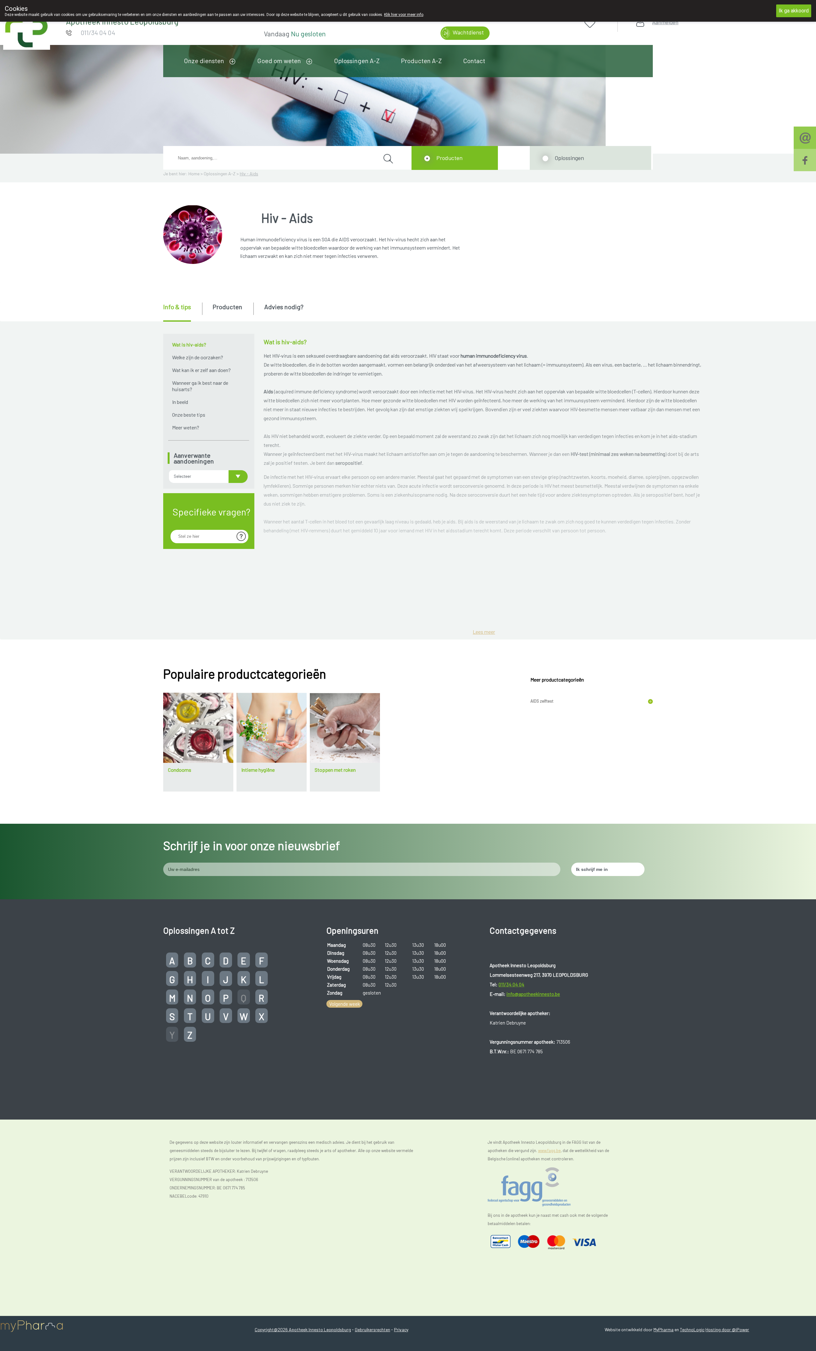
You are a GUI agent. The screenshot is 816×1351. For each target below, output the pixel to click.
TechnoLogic (692, 1329)
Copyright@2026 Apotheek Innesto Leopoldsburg (303, 1329)
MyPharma (663, 1329)
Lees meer (484, 632)
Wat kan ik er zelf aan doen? (201, 370)
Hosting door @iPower (727, 1329)
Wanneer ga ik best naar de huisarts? (200, 386)
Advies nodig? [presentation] (283, 306)
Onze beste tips (188, 415)
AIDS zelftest (541, 701)
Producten (449, 157)
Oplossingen (569, 157)
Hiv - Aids (249, 173)
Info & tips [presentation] (177, 306)
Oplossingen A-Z (357, 60)
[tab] (182, 312)
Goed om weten (279, 60)
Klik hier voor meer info (403, 14)
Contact (474, 60)
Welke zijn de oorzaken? (197, 357)
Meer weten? (185, 427)
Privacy (401, 1329)
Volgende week (344, 1004)
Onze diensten (204, 60)
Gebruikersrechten (372, 1329)
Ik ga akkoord (794, 11)
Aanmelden (665, 22)
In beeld (180, 402)
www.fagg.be (549, 1150)
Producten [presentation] (227, 306)
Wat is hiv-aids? (189, 344)
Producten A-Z (421, 60)
